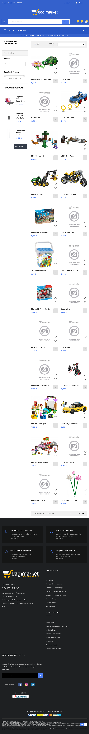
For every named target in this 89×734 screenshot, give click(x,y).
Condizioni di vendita (53, 648)
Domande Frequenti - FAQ (56, 595)
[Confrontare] (76, 22)
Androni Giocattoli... (39, 271)
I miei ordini (50, 622)
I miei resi (49, 641)
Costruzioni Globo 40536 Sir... (68, 234)
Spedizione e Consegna (54, 588)
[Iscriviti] (40, 675)
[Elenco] (38, 44)
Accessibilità (50, 606)
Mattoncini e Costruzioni (10, 43)
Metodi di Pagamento (54, 584)
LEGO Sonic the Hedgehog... (67, 119)
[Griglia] (34, 44)
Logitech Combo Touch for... (20, 99)
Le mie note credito (53, 634)
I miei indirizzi (51, 630)
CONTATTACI (11, 588)
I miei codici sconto (53, 637)
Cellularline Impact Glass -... (20, 132)
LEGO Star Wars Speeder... (67, 157)
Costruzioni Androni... (39, 347)
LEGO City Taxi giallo (69, 424)
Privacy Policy (51, 599)
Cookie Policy (51, 602)
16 (79, 513)
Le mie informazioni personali (57, 626)
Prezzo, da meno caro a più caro (71, 44)
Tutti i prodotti (20, 146)
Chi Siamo (49, 580)
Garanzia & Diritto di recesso (56, 591)
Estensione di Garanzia (20, 551)
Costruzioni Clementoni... (66, 81)
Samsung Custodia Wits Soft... (20, 116)
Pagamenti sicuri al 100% (21, 530)
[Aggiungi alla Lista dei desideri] (55, 72)
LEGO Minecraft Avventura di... (37, 157)
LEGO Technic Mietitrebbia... (37, 195)
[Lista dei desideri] (81, 22)
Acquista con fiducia (65, 551)
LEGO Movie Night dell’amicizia (38, 425)
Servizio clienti (51, 645)
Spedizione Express (64, 530)
